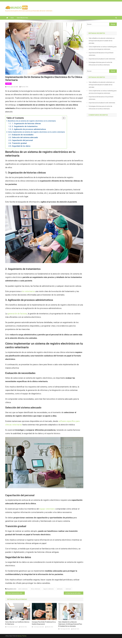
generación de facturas (17, 313)
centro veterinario (23, 589)
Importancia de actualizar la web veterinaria (102, 59)
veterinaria (59, 589)
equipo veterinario (47, 509)
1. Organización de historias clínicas (26, 123)
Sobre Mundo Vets (22, 18)
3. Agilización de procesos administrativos (29, 129)
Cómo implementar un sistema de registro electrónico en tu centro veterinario (36, 132)
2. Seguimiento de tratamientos (25, 126)
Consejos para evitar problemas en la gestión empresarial (44, 623)
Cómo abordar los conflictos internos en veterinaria (17, 623)
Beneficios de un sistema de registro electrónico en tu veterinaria (32, 121)
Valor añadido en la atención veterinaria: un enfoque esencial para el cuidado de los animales (70, 624)
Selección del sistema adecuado (25, 137)
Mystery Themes (22, 636)
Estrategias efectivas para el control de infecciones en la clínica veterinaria (100, 64)
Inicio (12, 18)
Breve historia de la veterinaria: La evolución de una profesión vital (16, 593)
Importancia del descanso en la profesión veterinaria (101, 54)
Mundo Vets (24, 86)
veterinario (68, 589)
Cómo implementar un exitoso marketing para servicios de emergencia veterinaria (102, 48)
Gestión (8, 83)
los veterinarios (28, 291)
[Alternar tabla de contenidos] (63, 118)
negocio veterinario (48, 589)
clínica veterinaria (35, 589)
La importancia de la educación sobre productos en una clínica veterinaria (74, 593)
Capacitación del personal (22, 140)
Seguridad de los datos (21, 146)
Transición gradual (19, 143)
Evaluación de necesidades (22, 135)
